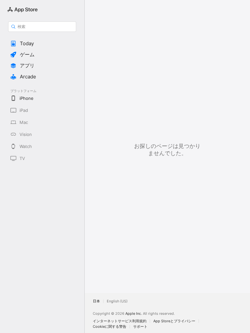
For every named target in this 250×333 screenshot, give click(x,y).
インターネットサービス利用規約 (119, 321)
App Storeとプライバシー (174, 321)
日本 (96, 301)
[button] (42, 43)
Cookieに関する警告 (109, 326)
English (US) (117, 301)
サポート (140, 326)
